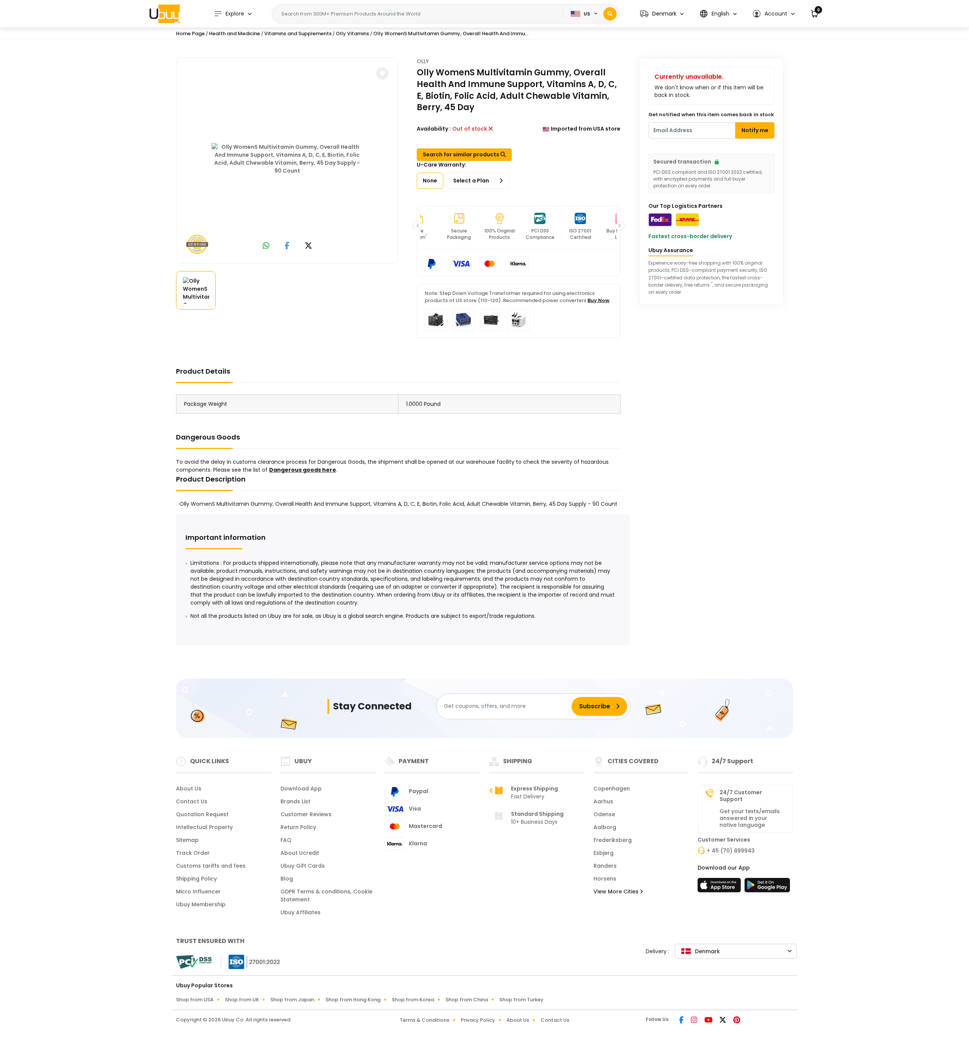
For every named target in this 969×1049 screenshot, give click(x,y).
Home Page (190, 33)
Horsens (605, 878)
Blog (286, 878)
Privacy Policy (478, 1020)
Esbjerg (604, 853)
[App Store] (720, 887)
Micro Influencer (198, 891)
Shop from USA (194, 999)
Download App (301, 788)
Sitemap (187, 840)
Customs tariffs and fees (211, 866)
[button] (662, 14)
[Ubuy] (165, 13)
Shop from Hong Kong (353, 999)
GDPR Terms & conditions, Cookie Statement (326, 895)
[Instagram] (694, 1020)
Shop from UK (242, 999)
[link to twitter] (308, 246)
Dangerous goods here (302, 470)
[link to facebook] (287, 246)
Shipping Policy (196, 878)
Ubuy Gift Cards (302, 866)
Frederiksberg (613, 840)
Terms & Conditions (424, 1020)
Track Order (193, 853)
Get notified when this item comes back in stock (711, 114)
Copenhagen (612, 788)
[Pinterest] (736, 1020)
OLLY (423, 61)
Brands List (295, 801)
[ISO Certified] (250, 961)
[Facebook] (682, 1020)
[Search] (610, 13)
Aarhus (603, 801)
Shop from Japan (292, 999)
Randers (605, 866)
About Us (188, 788)
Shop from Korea (413, 999)
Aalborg (605, 827)
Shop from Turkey (521, 999)
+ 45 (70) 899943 (731, 850)
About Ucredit (299, 853)
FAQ (285, 840)
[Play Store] (767, 887)
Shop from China (467, 999)
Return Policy (298, 827)
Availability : (434, 128)
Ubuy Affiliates (300, 912)
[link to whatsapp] (266, 246)
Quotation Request (202, 814)
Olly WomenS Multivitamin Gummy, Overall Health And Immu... (450, 33)
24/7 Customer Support (741, 796)
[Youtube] (709, 1020)
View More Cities (617, 891)
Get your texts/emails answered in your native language (750, 818)
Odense (604, 814)
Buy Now (598, 300)
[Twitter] (723, 1020)
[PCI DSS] (194, 962)
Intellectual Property (204, 827)
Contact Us (191, 801)
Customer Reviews (306, 814)
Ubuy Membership (201, 904)
